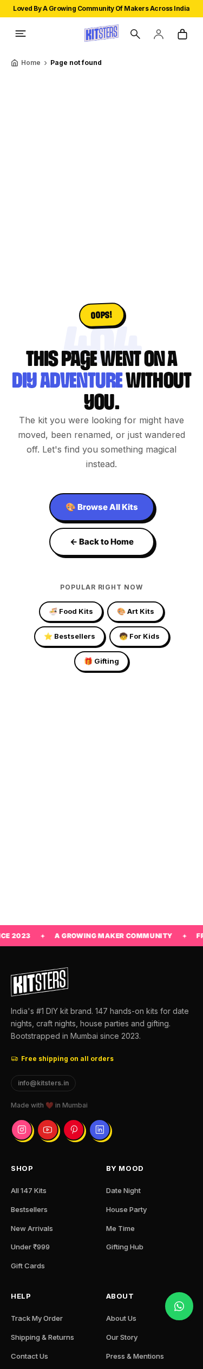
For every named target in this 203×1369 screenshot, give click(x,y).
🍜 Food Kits (71, 611)
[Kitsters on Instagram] (21, 1130)
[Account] (159, 33)
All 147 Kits (29, 1190)
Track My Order (37, 1318)
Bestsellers (29, 1209)
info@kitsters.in (43, 1083)
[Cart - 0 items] (182, 33)
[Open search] (135, 33)
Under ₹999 (30, 1246)
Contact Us (29, 1356)
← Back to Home (102, 541)
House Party (126, 1209)
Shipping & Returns (42, 1337)
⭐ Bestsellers (69, 636)
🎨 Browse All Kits (102, 507)
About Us (121, 1318)
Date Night (123, 1190)
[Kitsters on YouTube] (47, 1130)
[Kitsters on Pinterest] (73, 1130)
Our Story (121, 1337)
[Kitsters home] (101, 33)
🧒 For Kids (139, 636)
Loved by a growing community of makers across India (101, 8)
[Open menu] (20, 33)
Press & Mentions (135, 1356)
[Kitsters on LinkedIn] (99, 1130)
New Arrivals (32, 1228)
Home (31, 62)
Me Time (120, 1228)
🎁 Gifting (101, 661)
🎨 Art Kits (135, 611)
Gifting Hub (124, 1246)
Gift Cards (28, 1265)
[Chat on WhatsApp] (179, 1306)
